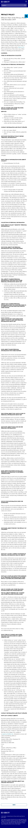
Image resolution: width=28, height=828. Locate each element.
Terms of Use (21, 47)
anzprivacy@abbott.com (7, 734)
